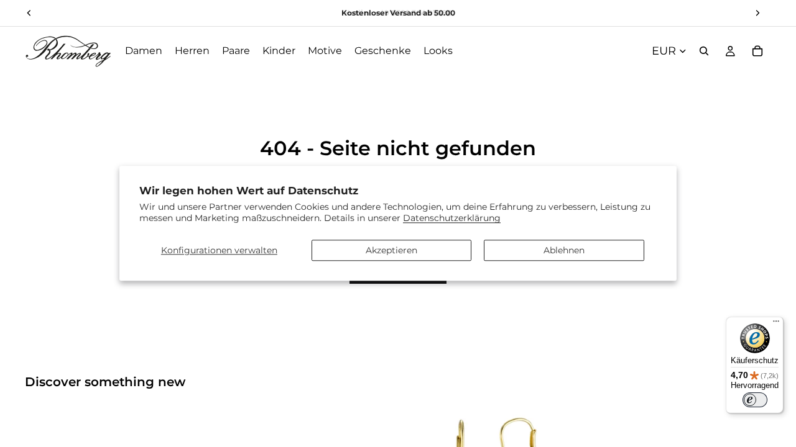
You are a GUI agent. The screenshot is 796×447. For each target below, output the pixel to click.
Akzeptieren (391, 250)
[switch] (755, 399)
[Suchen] (704, 51)
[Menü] (776, 324)
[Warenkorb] (757, 51)
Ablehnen (564, 250)
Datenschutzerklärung (452, 218)
